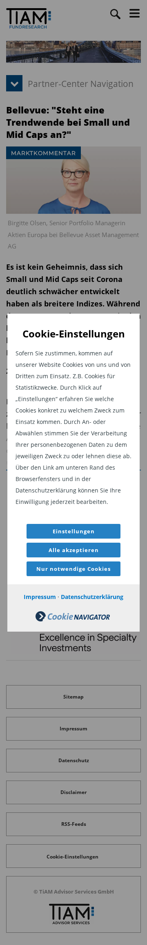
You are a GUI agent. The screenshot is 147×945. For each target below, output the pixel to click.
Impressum (40, 597)
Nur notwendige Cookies (73, 568)
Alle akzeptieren (74, 550)
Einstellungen (74, 531)
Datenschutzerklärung (92, 597)
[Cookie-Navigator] (73, 619)
